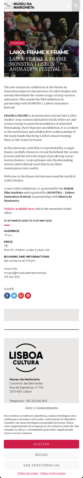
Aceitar (41, 444)
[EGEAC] (26, 357)
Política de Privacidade (52, 473)
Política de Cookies (28, 473)
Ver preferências (41, 465)
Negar (41, 455)
